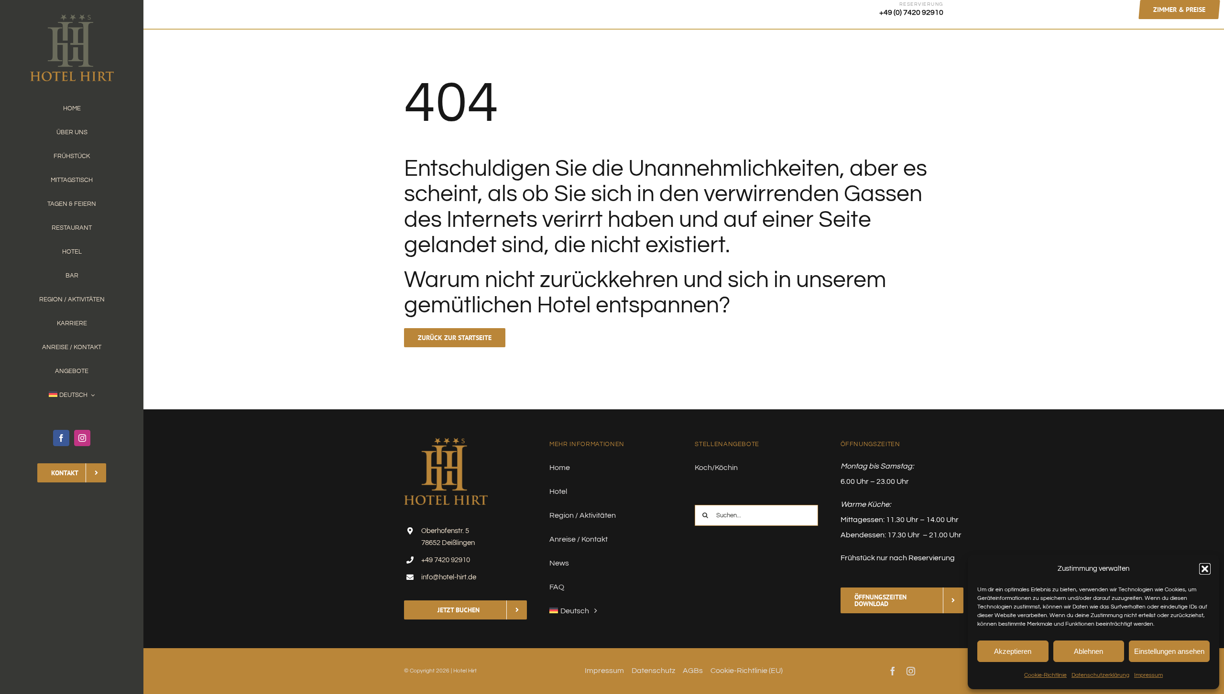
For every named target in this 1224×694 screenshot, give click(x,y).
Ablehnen (1088, 651)
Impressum (1148, 675)
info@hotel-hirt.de (448, 577)
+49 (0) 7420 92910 (911, 12)
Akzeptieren (1012, 651)
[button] (1205, 569)
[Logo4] (72, 18)
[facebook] (61, 438)
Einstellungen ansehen (1169, 651)
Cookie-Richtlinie (1045, 675)
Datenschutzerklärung (1100, 675)
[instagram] (82, 438)
